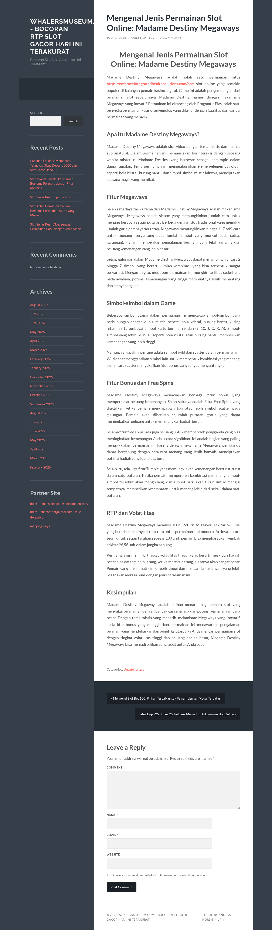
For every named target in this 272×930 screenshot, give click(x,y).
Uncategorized (134, 669)
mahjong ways (40, 526)
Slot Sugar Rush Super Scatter (51, 197)
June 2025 (37, 431)
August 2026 (39, 305)
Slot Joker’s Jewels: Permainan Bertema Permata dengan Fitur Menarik (52, 183)
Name (112, 815)
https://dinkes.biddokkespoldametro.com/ (59, 504)
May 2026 (37, 332)
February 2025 (40, 467)
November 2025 (41, 386)
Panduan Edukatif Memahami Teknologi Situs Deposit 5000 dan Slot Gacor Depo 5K (53, 165)
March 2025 (39, 458)
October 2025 (40, 395)
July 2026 (37, 314)
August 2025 (39, 413)
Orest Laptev (143, 37)
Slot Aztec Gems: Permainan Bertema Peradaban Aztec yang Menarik (52, 210)
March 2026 (39, 350)
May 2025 (37, 440)
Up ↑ (221, 919)
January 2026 (40, 368)
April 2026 (37, 341)
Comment (116, 767)
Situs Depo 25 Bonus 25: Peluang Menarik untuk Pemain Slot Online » (187, 714)
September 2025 (42, 404)
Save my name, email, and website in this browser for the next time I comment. (160, 875)
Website (113, 854)
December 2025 (41, 377)
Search (36, 113)
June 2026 (37, 323)
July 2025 (37, 422)
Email (112, 834)
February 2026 (40, 359)
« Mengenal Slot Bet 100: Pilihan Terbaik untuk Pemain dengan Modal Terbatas (166, 698)
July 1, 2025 (116, 37)
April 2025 (37, 449)
